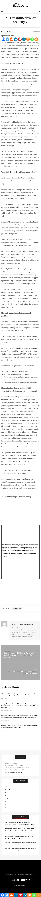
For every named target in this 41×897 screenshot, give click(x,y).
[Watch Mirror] (20, 5)
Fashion (7, 793)
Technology (8, 805)
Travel (6, 808)
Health (7, 799)
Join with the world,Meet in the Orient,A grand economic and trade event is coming (19, 655)
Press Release (6, 31)
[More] (36, 39)
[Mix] (28, 39)
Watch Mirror (20, 874)
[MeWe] (24, 39)
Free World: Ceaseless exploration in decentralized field (22, 672)
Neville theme (17, 886)
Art (6, 787)
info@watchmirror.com (15, 772)
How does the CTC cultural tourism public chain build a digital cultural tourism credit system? (19, 726)
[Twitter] (7, 39)
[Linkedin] (16, 39)
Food (6, 796)
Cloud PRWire (9, 790)
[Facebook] (3, 39)
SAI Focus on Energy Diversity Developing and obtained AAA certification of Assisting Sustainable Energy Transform (19, 716)
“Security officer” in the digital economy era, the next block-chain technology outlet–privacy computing (19, 695)
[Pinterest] (20, 39)
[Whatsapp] (32, 39)
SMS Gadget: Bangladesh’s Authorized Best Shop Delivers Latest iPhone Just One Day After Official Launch (20, 831)
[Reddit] (11, 39)
